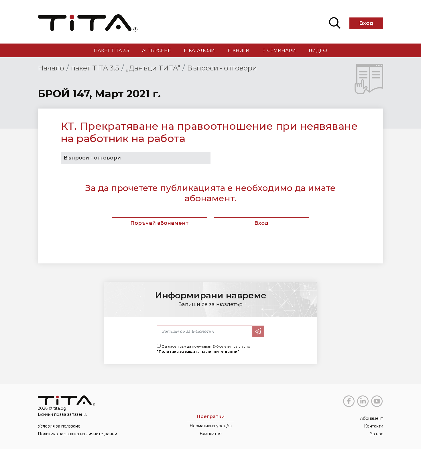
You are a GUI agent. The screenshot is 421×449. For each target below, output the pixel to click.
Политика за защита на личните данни (77, 433)
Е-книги (238, 50)
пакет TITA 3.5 (111, 50)
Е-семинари (279, 50)
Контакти (373, 426)
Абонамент (371, 418)
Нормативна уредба (211, 425)
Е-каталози (199, 50)
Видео (318, 50)
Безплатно (211, 433)
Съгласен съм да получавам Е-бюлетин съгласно (203, 349)
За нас (376, 433)
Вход (366, 23)
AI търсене (156, 50)
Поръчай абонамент (159, 223)
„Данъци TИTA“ (153, 68)
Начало (51, 68)
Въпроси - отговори (222, 68)
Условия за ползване (59, 426)
